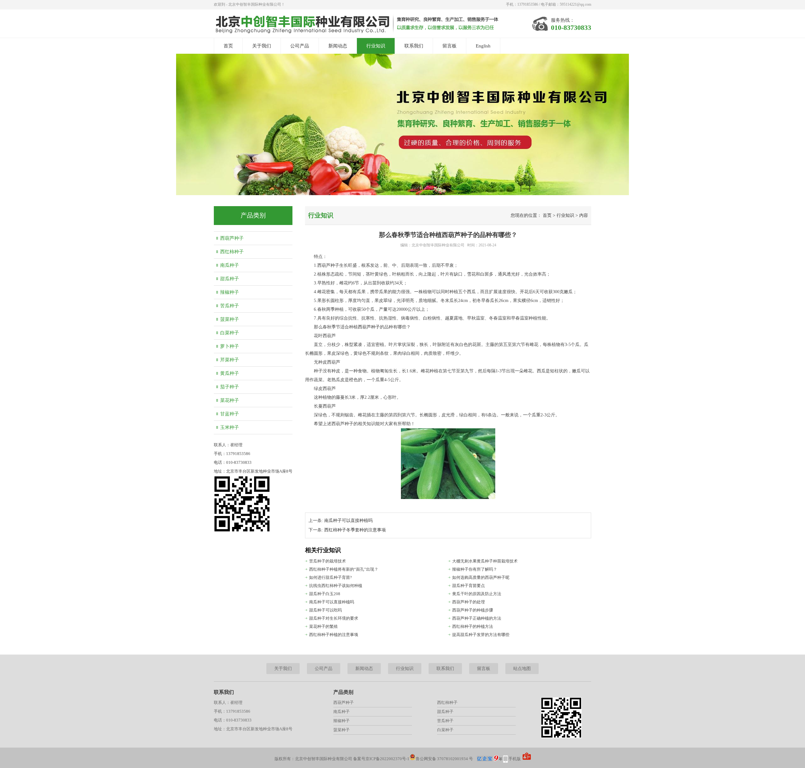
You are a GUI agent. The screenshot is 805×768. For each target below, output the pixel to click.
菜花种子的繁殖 (323, 626)
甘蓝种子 (229, 413)
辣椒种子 (229, 292)
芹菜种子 (229, 359)
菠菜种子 (229, 319)
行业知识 (375, 45)
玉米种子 (229, 427)
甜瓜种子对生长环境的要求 (333, 618)
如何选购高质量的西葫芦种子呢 (480, 577)
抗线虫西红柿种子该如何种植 (335, 585)
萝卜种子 (229, 346)
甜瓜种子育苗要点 (468, 585)
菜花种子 (229, 400)
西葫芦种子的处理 (468, 602)
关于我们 (261, 45)
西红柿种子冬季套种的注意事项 (355, 530)
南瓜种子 (229, 265)
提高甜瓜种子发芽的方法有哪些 (480, 634)
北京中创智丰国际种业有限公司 (438, 245)
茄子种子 (229, 386)
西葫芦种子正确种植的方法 (476, 618)
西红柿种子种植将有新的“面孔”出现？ (343, 569)
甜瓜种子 (229, 278)
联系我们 (413, 45)
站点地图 (522, 668)
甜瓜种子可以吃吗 (325, 610)
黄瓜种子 (229, 373)
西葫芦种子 (232, 238)
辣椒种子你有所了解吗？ (474, 569)
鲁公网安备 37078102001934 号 (444, 758)
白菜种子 (229, 332)
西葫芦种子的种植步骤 (472, 610)
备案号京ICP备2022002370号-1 (381, 758)
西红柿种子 (232, 251)
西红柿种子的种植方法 (472, 626)
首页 (228, 45)
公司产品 (299, 45)
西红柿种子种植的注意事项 (333, 634)
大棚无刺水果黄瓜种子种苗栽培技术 (485, 561)
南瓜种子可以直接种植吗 (348, 520)
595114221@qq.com (575, 4)
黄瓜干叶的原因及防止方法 (476, 593)
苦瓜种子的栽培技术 (327, 561)
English (483, 45)
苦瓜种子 (229, 305)
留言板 (449, 45)
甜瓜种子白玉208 (324, 593)
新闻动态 (337, 45)
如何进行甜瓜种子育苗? (330, 577)
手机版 (514, 758)
